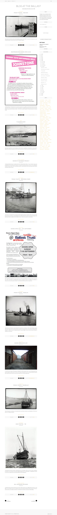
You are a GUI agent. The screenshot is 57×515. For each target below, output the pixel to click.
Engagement (48, 113)
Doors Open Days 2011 (21, 343)
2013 (41, 57)
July (41, 85)
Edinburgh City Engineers (43, 113)
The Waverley (41, 143)
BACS (45, 101)
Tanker (45, 142)
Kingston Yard (41, 124)
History (48, 120)
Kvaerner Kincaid (46, 124)
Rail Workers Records (21, 484)
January (42, 92)
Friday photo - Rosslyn (21, 292)
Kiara (33, 221)
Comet (40, 109)
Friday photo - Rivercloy (21, 385)
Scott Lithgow (41, 139)
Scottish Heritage (46, 139)
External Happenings (21, 159)
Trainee (48, 143)
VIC (40, 146)
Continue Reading (21, 42)
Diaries (50, 109)
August (42, 66)
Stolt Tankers (41, 142)
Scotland (49, 138)
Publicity (49, 135)
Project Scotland (45, 135)
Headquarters (41, 120)
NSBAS (46, 128)
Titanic (45, 143)
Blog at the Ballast (28, 6)
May (41, 87)
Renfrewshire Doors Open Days (21, 52)
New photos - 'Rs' (21, 424)
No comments (11, 221)
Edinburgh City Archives (43, 112)
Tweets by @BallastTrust (43, 24)
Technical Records (49, 142)
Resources (45, 138)
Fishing (47, 116)
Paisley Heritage (47, 131)
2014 (41, 56)
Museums (41, 128)
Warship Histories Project (21, 160)
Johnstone (46, 123)
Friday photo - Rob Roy (21, 12)
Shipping (50, 139)
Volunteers (43, 146)
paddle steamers (42, 131)
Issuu (43, 47)
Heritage (45, 120)
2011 (41, 60)
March (42, 90)
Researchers (41, 138)
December (42, 61)
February (42, 91)
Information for (42, 123)
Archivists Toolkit (42, 101)
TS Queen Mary (21, 121)
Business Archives (48, 105)
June (41, 86)
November (42, 62)
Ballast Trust (21, 227)
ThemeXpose (12, 513)
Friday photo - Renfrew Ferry (21, 179)
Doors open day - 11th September (21, 228)
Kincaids (49, 123)
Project (41, 135)
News (21, 120)
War (46, 146)
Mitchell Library (47, 127)
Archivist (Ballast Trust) (31, 378)
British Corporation (42, 105)
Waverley (49, 146)
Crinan (43, 109)
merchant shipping (42, 127)
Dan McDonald (21, 11)
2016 (41, 55)
